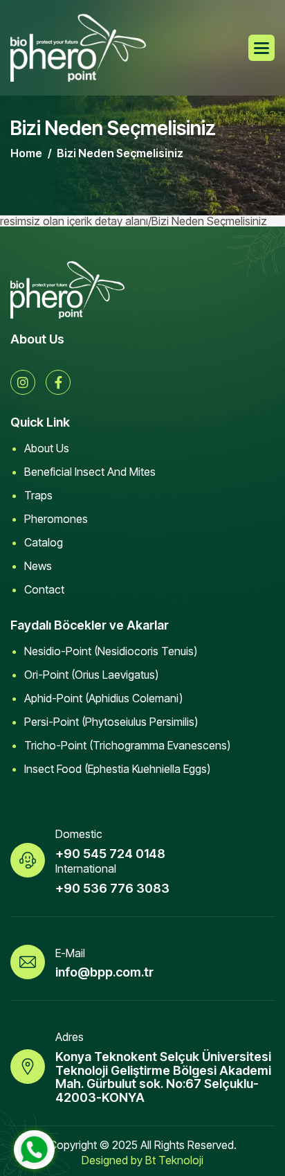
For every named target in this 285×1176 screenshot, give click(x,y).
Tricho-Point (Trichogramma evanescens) (127, 745)
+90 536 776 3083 (112, 888)
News (38, 566)
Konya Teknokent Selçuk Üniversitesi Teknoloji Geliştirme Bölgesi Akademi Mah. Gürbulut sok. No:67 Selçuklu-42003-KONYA (163, 1077)
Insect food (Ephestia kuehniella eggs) (117, 769)
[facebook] (58, 382)
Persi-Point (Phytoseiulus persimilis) (111, 722)
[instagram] (22, 382)
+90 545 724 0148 (110, 853)
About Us (46, 448)
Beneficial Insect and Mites (90, 472)
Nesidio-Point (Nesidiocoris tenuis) (110, 651)
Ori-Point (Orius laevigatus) (91, 674)
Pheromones (56, 519)
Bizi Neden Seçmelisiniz (120, 153)
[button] (261, 48)
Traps (38, 495)
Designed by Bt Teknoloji (142, 1160)
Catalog (43, 542)
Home (26, 153)
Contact (44, 589)
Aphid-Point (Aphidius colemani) (103, 698)
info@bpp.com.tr (104, 972)
